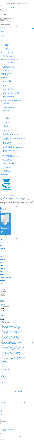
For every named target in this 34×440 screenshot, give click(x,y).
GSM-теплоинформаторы (6, 149)
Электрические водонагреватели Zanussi (8, 166)
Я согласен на (7, 17)
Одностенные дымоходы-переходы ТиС (8, 81)
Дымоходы (2, 365)
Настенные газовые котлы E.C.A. (7, 128)
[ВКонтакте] (0, 308)
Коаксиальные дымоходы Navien (7, 142)
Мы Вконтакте (3, 176)
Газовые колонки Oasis (6, 122)
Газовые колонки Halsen (6, 118)
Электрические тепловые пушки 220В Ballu (8, 159)
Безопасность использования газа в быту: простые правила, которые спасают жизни (14, 198)
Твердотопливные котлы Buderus (7, 130)
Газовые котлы (5, 131)
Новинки (2, 373)
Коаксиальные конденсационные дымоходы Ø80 (9, 90)
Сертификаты (3, 36)
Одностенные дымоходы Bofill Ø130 (7, 145)
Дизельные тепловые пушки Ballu (7, 158)
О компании (2, 38)
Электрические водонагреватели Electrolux (8, 165)
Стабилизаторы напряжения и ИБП (6, 366)
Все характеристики (2, 300)
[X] (3, 308)
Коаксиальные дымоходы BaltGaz (7, 143)
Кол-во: (1, 414)
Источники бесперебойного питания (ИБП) (8, 150)
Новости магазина (3, 207)
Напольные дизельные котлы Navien (7, 127)
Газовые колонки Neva (6, 121)
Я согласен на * (7, 429)
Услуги (2, 381)
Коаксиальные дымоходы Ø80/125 (7, 88)
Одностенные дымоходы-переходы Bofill (8, 146)
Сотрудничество (3, 376)
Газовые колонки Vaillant (6, 123)
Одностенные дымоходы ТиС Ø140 (7, 80)
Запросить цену (3, 304)
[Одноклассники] (1, 308)
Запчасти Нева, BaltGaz (6, 139)
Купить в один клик (3, 430)
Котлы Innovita (4, 132)
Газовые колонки (3, 360)
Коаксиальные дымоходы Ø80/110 (7, 87)
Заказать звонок (16, 7)
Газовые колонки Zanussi (6, 117)
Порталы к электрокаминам (6, 169)
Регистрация (3, 5)
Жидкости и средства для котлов (5, 369)
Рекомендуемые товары (4, 174)
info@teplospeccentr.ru (18, 391)
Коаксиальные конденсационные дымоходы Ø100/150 (10, 91)
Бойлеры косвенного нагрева (5, 362)
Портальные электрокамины (6, 170)
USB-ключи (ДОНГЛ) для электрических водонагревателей (10, 163)
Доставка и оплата (3, 34)
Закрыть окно (2, 27)
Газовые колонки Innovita (6, 119)
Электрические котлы (5, 133)
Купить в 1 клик (3, 305)
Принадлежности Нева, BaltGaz (7, 137)
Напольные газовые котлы (6, 54)
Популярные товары (4, 173)
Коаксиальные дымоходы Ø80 (7, 85)
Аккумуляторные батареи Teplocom (7, 148)
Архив (2, 370)
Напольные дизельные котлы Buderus (7, 56)
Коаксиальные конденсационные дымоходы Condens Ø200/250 (11, 92)
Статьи (2, 175)
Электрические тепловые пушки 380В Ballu (8, 160)
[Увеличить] (3, 295)
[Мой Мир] (2, 308)
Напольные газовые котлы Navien (7, 126)
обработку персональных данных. (8, 17)
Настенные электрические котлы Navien (8, 129)
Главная (2, 32)
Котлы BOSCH (4, 125)
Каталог (2, 33)
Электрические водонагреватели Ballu (8, 164)
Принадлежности (5, 151)
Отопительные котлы (4, 361)
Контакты (2, 385)
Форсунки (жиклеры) (4, 364)
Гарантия (2, 35)
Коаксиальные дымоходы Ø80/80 (7, 86)
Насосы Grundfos (3, 368)
